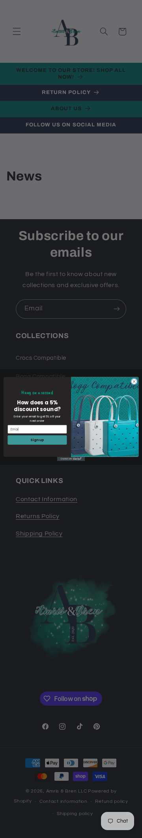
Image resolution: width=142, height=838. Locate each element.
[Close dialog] (134, 381)
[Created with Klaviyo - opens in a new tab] (71, 459)
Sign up (37, 440)
